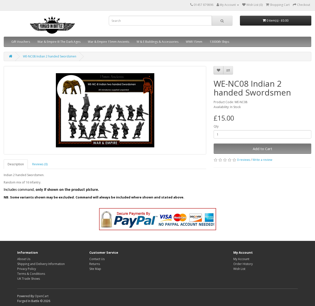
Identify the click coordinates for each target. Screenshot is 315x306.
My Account (241, 259)
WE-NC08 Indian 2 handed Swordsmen (49, 56)
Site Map (95, 269)
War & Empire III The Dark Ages (58, 42)
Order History (243, 264)
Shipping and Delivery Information (41, 264)
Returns (94, 264)
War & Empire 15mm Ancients (108, 42)
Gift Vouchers (20, 42)
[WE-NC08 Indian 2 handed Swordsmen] (105, 110)
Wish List (239, 269)
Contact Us (97, 259)
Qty (216, 126)
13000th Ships (219, 42)
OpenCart (41, 296)
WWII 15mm (194, 42)
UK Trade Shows (28, 279)
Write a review (262, 160)
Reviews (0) (39, 164)
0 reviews (243, 160)
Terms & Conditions (31, 274)
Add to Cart (262, 148)
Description (16, 164)
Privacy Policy (26, 269)
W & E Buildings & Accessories (157, 42)
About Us (23, 259)
